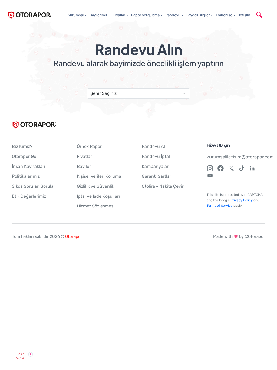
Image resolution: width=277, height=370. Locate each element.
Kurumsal (76, 15)
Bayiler (84, 166)
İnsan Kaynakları (28, 166)
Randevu (173, 15)
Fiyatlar (119, 15)
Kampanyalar (155, 166)
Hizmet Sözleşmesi (95, 206)
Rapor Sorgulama (145, 15)
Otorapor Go (24, 156)
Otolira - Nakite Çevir (163, 186)
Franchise (224, 15)
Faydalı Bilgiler (198, 15)
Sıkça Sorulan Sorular (33, 186)
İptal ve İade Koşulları (98, 196)
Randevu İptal (156, 156)
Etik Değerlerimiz (29, 196)
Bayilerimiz (98, 15)
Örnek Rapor (89, 146)
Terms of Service (220, 205)
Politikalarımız (26, 176)
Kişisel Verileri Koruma (99, 176)
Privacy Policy (241, 200)
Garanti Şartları (157, 176)
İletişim (244, 15)
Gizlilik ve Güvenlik (95, 186)
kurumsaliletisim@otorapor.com (240, 157)
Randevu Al (153, 146)
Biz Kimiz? (22, 146)
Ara (267, 14)
